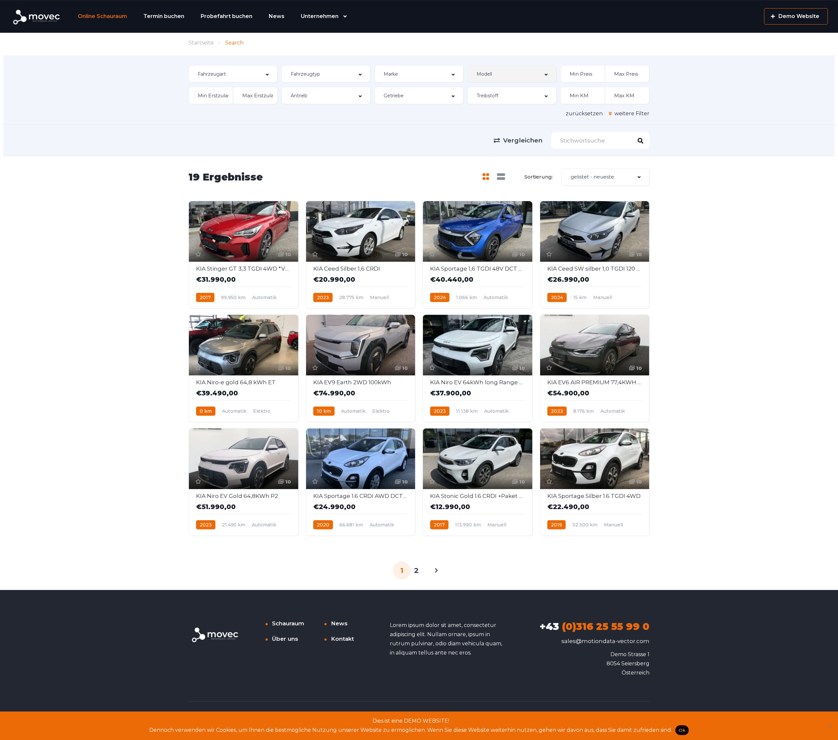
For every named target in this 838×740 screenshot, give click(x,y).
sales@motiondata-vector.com (605, 641)
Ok (682, 730)
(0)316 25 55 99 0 (594, 626)
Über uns (285, 639)
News (276, 16)
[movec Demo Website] (37, 16)
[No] (830, 725)
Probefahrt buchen (226, 16)
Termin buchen (163, 16)
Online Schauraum (102, 16)
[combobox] (233, 74)
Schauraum (288, 623)
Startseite (201, 43)
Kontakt (342, 639)
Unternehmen (319, 16)
